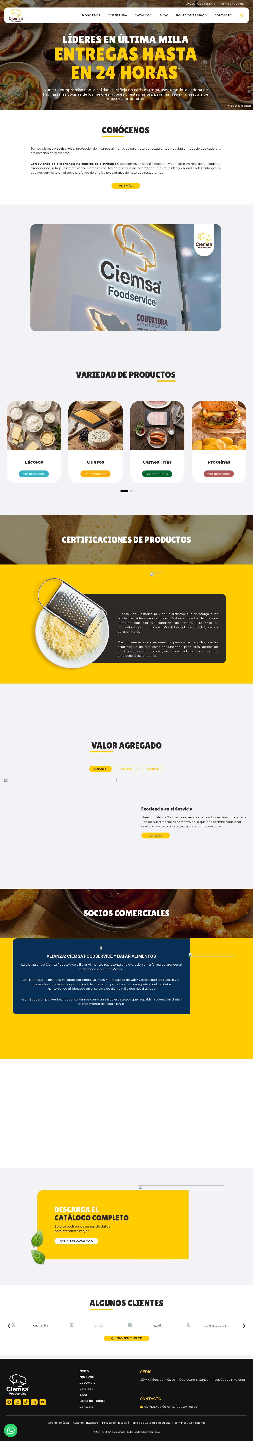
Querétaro (187, 1379)
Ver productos (33, 474)
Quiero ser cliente (202, 3)
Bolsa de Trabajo (191, 15)
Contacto (223, 15)
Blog (164, 15)
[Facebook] (9, 1402)
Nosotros (91, 15)
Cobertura (117, 15)
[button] (126, 277)
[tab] (100, 769)
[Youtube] (43, 1402)
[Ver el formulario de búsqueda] (241, 15)
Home (84, 1370)
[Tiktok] (26, 1402)
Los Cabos (222, 1379)
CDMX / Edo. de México (157, 1379)
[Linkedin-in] (34, 1402)
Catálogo (143, 15)
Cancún (205, 1379)
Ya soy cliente (234, 3)
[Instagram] (17, 1402)
